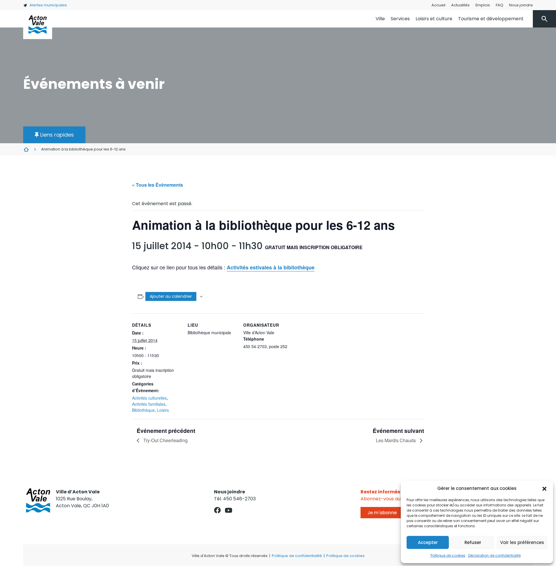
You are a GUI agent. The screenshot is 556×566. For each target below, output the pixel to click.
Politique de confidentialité (297, 555)
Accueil (438, 5)
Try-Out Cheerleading (165, 440)
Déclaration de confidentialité (494, 555)
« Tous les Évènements (157, 184)
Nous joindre (521, 5)
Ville (380, 18)
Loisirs (163, 410)
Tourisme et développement (491, 18)
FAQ (499, 5)
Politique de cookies (448, 555)
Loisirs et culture (434, 18)
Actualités (460, 5)
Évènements (26, 149)
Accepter (428, 542)
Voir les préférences (522, 542)
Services (400, 18)
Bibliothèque (143, 410)
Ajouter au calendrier (171, 296)
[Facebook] (217, 510)
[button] (544, 488)
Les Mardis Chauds (396, 440)
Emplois (482, 5)
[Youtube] (228, 510)
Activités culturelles (149, 398)
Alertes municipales (48, 5)
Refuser (472, 542)
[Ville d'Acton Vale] (37, 24)
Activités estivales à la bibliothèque (270, 267)
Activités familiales (148, 404)
